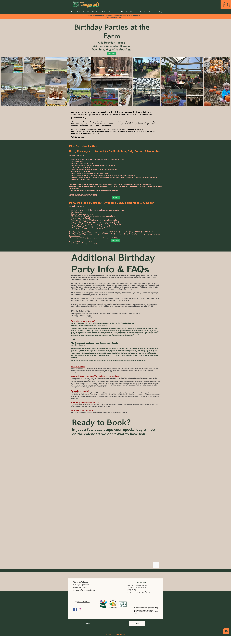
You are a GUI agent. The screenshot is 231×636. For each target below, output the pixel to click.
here (109, 126)
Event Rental (76, 279)
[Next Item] (226, 81)
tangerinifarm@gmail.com (84, 590)
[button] (150, 11)
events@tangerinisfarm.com (82, 131)
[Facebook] (75, 609)
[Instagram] (79, 609)
